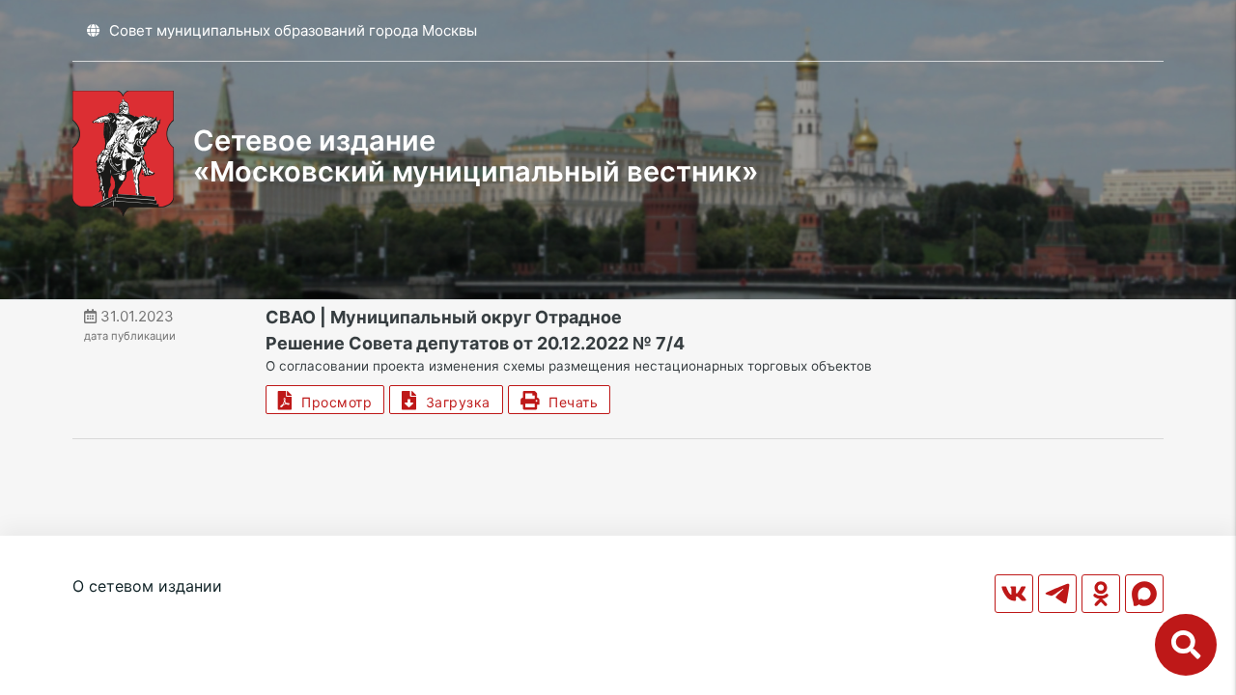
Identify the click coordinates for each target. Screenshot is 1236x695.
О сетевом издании (147, 586)
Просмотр (332, 402)
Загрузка (454, 402)
